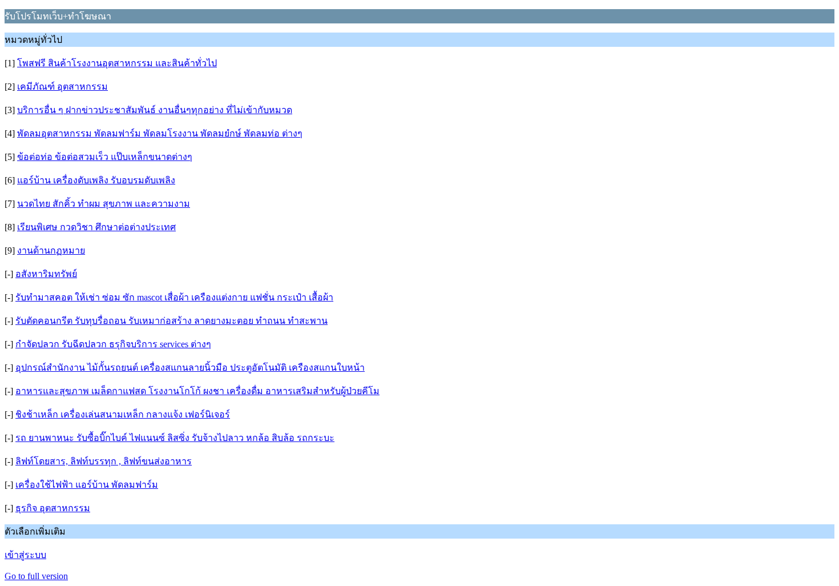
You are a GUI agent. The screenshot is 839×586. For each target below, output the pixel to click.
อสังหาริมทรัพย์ (46, 274)
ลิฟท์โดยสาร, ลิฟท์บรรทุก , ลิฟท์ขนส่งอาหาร (103, 461)
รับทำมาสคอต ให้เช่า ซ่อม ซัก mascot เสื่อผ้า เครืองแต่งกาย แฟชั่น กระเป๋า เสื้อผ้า (174, 297)
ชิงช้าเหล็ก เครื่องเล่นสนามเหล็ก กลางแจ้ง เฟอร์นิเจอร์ (122, 414)
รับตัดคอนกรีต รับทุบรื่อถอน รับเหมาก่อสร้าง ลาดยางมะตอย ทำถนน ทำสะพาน (171, 321)
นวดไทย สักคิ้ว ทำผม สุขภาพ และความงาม (103, 203)
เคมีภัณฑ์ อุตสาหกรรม (62, 86)
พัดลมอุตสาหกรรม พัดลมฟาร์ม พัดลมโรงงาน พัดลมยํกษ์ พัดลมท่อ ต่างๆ (159, 133)
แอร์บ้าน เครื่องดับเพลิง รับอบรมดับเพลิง (96, 180)
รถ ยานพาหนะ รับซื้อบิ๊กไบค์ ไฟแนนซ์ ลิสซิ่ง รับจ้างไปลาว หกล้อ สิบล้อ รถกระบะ (174, 438)
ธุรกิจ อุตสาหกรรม (52, 508)
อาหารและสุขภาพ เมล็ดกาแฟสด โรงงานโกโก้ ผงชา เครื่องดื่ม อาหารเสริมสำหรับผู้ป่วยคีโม (197, 391)
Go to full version (36, 576)
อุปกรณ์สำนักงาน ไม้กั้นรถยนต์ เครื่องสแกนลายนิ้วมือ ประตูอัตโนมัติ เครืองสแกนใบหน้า (190, 367)
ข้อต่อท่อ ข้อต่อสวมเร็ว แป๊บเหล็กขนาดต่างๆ (104, 157)
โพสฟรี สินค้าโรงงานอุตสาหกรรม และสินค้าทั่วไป (117, 63)
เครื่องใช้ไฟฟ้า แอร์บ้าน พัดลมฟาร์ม (86, 484)
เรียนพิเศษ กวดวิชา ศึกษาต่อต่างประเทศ (96, 227)
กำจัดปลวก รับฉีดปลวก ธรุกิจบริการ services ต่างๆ (113, 344)
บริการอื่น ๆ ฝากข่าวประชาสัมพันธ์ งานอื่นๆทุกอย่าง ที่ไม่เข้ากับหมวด (154, 110)
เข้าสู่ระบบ (25, 555)
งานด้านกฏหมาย (51, 250)
